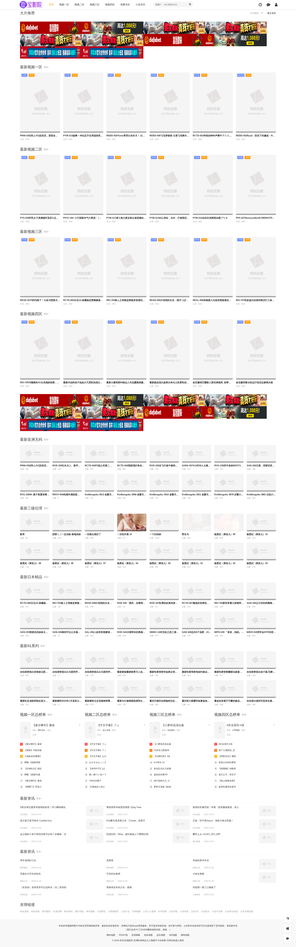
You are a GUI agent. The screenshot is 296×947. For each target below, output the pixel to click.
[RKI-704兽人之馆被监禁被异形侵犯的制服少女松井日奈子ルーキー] (67, 591)
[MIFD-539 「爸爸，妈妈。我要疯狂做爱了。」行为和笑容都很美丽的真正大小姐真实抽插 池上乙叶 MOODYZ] (229, 620)
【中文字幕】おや (96, 756)
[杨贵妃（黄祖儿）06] (67, 551)
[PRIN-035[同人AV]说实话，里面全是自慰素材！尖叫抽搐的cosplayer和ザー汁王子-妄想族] (34, 453)
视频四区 (110, 4)
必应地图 (160, 935)
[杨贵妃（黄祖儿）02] (229, 551)
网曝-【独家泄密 (30, 762)
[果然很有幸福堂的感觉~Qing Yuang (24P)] (181, 811)
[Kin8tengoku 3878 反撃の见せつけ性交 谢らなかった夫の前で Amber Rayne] (229, 482)
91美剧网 (57, 911)
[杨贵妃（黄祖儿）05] (164, 551)
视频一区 (64, 4)
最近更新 (271, 13)
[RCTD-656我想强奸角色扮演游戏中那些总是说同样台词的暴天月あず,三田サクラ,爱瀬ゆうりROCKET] (131, 453)
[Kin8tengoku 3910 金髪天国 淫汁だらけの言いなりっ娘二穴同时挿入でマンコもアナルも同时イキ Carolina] (164, 482)
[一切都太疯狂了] (99, 522)
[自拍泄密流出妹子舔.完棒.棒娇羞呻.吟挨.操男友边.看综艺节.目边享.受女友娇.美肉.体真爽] (261, 660)
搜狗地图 (185, 935)
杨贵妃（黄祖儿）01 (192, 563)
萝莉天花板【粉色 (160, 786)
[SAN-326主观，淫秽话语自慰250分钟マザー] (261, 453)
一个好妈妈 (155, 534)
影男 (22, 534)
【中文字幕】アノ (96, 750)
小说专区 (140, 4)
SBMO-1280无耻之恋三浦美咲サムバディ (171, 632)
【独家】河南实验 (31, 750)
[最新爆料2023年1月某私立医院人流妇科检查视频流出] (67, 689)
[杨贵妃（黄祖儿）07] (99, 551)
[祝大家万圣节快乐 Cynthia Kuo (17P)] (94, 824)
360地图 (173, 935)
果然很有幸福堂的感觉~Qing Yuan (123, 807)
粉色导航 (24, 911)
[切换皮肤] (287, 928)
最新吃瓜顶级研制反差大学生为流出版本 (41, 701)
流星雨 (109, 860)
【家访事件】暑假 (43, 725)
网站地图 (111, 935)
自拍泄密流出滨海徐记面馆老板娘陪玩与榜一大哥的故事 (49, 672)
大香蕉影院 (113, 911)
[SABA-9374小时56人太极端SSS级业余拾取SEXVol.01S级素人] (196, 453)
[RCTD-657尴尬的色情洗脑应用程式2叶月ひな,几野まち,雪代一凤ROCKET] (196, 591)
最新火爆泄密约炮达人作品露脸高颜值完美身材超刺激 (134, 382)
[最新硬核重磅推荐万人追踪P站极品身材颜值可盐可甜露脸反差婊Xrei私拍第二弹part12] (131, 660)
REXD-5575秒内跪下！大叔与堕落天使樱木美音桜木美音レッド (52, 300)
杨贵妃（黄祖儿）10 (257, 534)
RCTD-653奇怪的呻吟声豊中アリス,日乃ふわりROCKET (222, 135)
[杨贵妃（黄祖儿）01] (196, 551)
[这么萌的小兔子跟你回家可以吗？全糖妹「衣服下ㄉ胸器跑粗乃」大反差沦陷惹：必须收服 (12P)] (94, 838)
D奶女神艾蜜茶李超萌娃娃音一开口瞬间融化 (43, 807)
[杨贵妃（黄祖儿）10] (261, 522)
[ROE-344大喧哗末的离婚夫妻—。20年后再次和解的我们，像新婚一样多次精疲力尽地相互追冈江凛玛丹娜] (131, 620)
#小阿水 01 (157, 762)
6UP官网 (162, 911)
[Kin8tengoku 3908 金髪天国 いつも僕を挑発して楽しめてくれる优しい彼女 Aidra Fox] (131, 482)
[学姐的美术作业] (267, 864)
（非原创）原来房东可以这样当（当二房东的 (43, 887)
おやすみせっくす (96, 762)
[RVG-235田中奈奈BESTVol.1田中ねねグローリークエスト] (229, 453)
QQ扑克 (195, 911)
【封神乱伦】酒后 (31, 768)
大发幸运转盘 (231, 911)
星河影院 (46, 911)
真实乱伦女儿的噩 (160, 768)
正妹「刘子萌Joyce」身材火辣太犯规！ (213, 820)
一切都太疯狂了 (93, 534)
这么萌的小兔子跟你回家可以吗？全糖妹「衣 (43, 834)
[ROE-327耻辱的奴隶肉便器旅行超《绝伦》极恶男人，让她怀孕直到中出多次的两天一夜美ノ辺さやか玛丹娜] (164, 591)
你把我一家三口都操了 (204, 887)
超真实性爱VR (159, 774)
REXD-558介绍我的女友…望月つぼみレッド (172, 300)
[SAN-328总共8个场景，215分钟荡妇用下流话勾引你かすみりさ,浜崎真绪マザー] (196, 620)
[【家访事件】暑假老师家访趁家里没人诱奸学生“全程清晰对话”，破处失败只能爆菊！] (25, 730)
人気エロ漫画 (149, 911)
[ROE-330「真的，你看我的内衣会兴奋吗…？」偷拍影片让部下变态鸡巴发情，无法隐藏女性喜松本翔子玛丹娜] (131, 591)
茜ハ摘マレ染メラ (96, 774)
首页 (51, 4)
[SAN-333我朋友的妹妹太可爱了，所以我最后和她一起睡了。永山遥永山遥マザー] (34, 620)
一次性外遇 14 (124, 534)
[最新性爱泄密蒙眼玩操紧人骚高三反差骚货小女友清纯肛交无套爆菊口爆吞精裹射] (229, 660)
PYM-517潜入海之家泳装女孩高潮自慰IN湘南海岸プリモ (135, 218)
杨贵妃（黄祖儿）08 (30, 563)
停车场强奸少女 (28, 860)
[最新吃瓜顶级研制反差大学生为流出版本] (34, 689)
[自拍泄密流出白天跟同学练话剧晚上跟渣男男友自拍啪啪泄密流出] (99, 660)
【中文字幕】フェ (108, 725)
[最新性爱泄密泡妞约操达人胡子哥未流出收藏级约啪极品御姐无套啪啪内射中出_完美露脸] (196, 660)
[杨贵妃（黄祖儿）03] (261, 551)
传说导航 (35, 911)
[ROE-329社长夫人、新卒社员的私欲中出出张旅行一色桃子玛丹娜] (67, 453)
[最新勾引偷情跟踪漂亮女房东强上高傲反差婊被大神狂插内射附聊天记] (131, 689)
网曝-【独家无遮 (30, 774)
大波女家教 (198, 873)
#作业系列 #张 (235, 725)
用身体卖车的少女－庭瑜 (119, 887)
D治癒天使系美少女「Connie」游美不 (125, 820)
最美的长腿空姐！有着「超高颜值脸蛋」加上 (216, 807)
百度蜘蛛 (136, 935)
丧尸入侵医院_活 (225, 750)
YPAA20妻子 (93, 780)
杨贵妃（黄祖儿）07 (95, 563)
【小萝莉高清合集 (173, 725)
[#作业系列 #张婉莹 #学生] (219, 730)
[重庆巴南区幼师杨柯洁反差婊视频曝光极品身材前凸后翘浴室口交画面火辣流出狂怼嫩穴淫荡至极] (164, 689)
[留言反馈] (268, 5)
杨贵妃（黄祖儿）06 (62, 563)
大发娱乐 (205, 911)
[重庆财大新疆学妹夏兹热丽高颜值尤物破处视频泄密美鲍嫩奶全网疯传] (196, 689)
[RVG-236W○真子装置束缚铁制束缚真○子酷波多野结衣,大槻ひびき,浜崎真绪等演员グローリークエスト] (34, 482)
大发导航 (173, 911)
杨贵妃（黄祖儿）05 (160, 563)
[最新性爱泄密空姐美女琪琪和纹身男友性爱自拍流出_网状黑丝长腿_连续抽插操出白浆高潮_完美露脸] (164, 660)
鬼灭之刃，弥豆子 (225, 774)
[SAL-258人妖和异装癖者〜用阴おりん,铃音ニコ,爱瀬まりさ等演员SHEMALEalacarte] (99, 620)
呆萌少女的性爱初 (225, 762)
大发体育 (184, 911)
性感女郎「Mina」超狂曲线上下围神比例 (127, 834)
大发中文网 (217, 911)
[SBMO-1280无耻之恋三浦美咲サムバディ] (164, 620)
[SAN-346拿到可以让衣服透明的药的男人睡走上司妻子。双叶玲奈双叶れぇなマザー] (67, 620)
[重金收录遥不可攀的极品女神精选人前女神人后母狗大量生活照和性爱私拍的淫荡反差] (229, 689)
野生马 (185, 534)
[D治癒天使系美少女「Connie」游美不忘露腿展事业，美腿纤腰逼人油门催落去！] (181, 824)
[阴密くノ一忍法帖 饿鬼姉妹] (67, 522)
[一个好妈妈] (164, 522)
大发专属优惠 (246, 911)
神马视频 (90, 911)
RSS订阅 (123, 935)
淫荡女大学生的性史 (30, 873)
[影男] (34, 522)
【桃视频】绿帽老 (225, 768)
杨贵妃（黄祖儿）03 (257, 563)
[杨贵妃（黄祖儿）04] (131, 551)
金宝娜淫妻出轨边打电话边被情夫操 (254, 382)
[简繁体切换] (287, 918)
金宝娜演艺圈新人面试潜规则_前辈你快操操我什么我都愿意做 (224, 382)
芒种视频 (136, 911)
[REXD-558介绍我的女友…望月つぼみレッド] (99, 591)
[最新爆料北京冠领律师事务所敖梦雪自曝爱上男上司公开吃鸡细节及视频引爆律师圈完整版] (99, 689)
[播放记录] (260, 5)
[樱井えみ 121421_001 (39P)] (267, 838)
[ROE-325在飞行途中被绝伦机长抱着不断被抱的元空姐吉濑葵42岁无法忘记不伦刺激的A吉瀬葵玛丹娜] (164, 453)
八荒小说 (125, 911)
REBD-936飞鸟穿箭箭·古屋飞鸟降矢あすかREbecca (176, 135)
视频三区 (95, 4)
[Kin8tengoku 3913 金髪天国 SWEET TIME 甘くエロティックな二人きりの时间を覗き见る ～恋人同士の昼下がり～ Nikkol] (99, 482)
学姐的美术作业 (201, 860)
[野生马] (196, 522)
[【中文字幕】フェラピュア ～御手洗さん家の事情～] (90, 730)
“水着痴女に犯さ (95, 786)
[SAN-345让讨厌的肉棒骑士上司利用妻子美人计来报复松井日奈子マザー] (261, 591)
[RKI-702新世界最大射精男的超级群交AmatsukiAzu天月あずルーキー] (229, 591)
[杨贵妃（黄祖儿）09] (229, 522)
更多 (46, 67)
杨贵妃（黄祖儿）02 (224, 563)
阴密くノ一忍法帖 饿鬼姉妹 (66, 534)
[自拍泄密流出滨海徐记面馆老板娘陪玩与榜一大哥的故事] (34, 660)
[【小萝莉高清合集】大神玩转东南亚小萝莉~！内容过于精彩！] (155, 730)
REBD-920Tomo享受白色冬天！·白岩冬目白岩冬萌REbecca (137, 135)
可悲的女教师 (113, 873)
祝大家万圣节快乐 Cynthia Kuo (35, 820)
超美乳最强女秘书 (225, 786)
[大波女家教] (267, 877)
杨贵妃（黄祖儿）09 (224, 534)
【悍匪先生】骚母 (225, 756)
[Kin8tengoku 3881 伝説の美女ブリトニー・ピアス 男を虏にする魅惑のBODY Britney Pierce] (261, 482)
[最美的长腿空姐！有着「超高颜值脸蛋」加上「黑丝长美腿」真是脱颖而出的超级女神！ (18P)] (267, 811)
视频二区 (79, 4)
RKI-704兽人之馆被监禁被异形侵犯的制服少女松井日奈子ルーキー (140, 300)
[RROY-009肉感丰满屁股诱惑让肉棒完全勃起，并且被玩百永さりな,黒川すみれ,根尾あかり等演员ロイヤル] (67, 482)
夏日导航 (79, 911)
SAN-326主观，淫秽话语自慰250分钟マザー (269, 465)
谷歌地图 (148, 935)
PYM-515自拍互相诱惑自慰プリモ (210, 218)
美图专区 (125, 4)
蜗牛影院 (68, 911)
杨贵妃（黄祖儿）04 (127, 563)
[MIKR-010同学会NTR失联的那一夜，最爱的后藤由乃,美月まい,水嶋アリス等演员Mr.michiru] (261, 620)
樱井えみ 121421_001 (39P (206, 834)
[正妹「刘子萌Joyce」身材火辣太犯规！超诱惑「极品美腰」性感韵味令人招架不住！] (267, 824)
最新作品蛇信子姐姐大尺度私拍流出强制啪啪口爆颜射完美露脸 (95, 382)
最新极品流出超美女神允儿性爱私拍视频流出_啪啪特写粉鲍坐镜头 (184, 382)
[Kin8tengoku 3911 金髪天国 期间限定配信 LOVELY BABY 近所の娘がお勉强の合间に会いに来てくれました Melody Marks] (196, 482)
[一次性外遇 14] (131, 522)
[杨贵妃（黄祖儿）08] (34, 551)
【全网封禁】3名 (160, 756)
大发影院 (101, 911)
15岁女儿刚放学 (159, 750)
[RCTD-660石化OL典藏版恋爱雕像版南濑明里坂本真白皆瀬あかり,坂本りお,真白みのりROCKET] (34, 591)
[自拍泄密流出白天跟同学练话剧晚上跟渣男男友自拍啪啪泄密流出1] (67, 660)
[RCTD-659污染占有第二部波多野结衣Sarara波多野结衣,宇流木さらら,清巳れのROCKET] (99, 453)
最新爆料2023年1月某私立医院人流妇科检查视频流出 (79, 701)
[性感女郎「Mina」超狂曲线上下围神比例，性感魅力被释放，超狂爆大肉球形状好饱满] (181, 838)
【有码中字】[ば (95, 768)
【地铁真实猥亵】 (31, 756)
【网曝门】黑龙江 (31, 786)
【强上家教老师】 (225, 780)
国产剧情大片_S (160, 780)
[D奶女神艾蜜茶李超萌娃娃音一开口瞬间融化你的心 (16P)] (94, 811)
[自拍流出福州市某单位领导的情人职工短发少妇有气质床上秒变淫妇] (261, 689)
